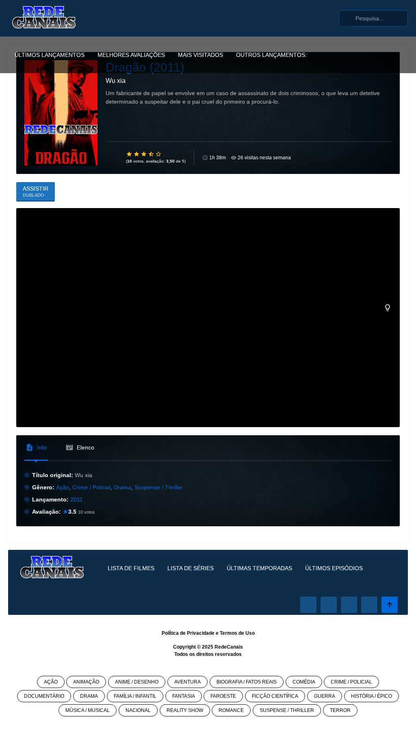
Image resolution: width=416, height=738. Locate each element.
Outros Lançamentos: (271, 55)
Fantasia (183, 696)
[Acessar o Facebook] (308, 605)
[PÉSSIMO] (129, 154)
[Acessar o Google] (349, 605)
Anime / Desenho (136, 682)
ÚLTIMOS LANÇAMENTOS (49, 55)
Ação (62, 487)
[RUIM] (137, 154)
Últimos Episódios (334, 568)
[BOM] (144, 154)
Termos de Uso (237, 633)
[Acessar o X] (329, 605)
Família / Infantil (135, 696)
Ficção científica (275, 696)
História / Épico (371, 696)
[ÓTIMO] (158, 154)
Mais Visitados (200, 55)
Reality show (185, 710)
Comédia (303, 682)
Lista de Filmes (131, 568)
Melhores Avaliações (131, 55)
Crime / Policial (91, 487)
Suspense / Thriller (158, 487)
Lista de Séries (190, 568)
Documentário (44, 696)
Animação (86, 682)
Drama (122, 487)
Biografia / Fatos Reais (247, 682)
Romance (231, 710)
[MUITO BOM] (151, 154)
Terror (340, 710)
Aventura (187, 682)
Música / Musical (87, 710)
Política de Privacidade (188, 633)
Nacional (138, 710)
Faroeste (223, 696)
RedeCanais (228, 647)
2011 (76, 499)
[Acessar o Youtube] (369, 605)
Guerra (324, 696)
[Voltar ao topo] (389, 605)
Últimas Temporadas (259, 568)
